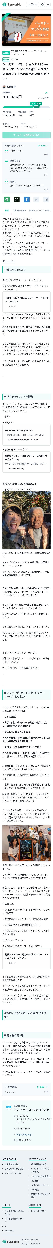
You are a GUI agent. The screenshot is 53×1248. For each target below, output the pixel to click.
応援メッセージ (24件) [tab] (39, 210)
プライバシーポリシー (40, 1185)
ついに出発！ (10, 1092)
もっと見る (41, 146)
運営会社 (35, 1181)
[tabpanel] (26, 648)
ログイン (32, 4)
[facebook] (27, 199)
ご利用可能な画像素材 (40, 1176)
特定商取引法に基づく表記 (40, 1195)
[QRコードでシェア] (46, 199)
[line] (7, 199)
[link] (36, 199)
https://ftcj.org (23, 1134)
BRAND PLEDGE (38, 1211)
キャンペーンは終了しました (26, 135)
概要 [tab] (7, 210)
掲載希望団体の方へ (39, 1164)
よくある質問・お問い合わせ (14, 1212)
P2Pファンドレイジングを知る (40, 1170)
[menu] (48, 4)
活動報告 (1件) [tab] (19, 210)
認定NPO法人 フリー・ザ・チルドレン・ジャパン (29, 53)
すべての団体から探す (14, 1169)
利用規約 (35, 1190)
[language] (42, 4)
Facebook (9, 1231)
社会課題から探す (12, 1164)
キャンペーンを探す (13, 1173)
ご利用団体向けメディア (14, 1220)
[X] (17, 199)
